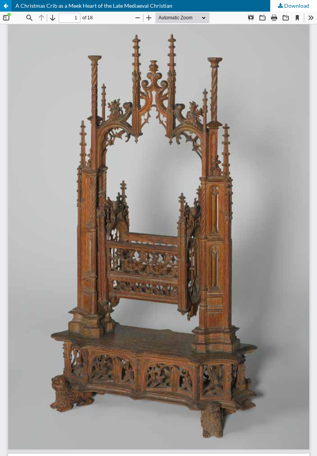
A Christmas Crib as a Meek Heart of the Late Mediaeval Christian (93, 5)
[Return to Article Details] (6, 6)
